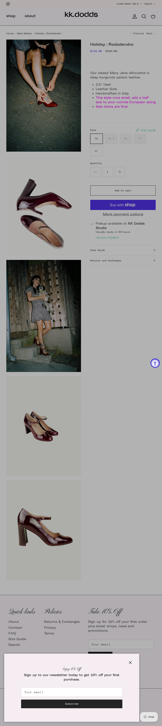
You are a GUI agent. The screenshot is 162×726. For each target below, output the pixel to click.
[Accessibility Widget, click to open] (155, 363)
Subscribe (71, 703)
